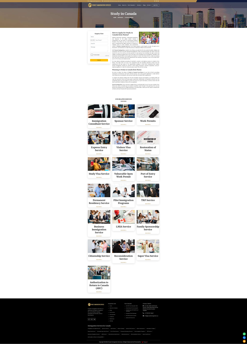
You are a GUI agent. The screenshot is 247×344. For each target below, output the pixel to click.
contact (149, 5)
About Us (124, 5)
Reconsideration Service (136, 334)
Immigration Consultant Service (94, 328)
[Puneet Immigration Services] (99, 5)
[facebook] (89, 319)
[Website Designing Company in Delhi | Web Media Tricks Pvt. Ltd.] (145, 342)
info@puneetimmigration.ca (94, 1)
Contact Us (112, 316)
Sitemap (111, 320)
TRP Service (149, 331)
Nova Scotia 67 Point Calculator (132, 308)
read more (98, 127)
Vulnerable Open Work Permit (102, 331)
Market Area (112, 318)
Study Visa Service (91, 331)
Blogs (144, 5)
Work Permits (113, 328)
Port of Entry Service (114, 331)
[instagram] (156, 1)
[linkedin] (158, 1)
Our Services (112, 312)
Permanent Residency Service (126, 331)
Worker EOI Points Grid (130, 317)
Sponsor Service (105, 328)
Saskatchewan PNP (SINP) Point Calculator (132, 311)
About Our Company (114, 308)
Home (119, 5)
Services (139, 5)
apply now (155, 5)
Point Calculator (131, 5)
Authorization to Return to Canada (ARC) (95, 337)
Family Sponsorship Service (113, 334)
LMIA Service (103, 334)
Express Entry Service (130, 328)
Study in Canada (121, 328)
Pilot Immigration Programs (139, 331)
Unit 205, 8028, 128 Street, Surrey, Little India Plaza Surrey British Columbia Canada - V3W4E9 (122, 1)
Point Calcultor (112, 314)
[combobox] (92, 40)
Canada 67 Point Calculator (131, 313)
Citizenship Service (125, 334)
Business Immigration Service (93, 334)
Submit (99, 60)
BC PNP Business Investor (131, 315)
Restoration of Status (151, 328)
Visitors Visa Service (141, 328)
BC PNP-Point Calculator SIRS (132, 305)
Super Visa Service (146, 334)
